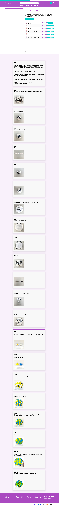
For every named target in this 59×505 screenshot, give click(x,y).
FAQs (27, 496)
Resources (36, 5)
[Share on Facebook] (25, 51)
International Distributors (19, 496)
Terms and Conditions (38, 497)
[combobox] (29, 3)
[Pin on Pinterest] (27, 51)
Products (22, 5)
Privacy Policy (7, 497)
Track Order (37, 498)
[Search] (21, 3)
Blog (32, 5)
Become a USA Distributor (19, 497)
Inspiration (28, 5)
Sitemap (6, 498)
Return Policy (37, 496)
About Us (6, 496)
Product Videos (29, 497)
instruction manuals (30, 498)
